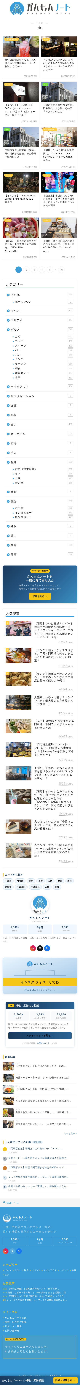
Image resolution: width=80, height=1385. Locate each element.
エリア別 (41, 320)
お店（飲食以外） (43, 469)
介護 (41, 405)
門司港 (20, 881)
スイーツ (43, 345)
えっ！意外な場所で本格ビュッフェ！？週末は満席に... (38, 1177)
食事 (43, 377)
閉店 (41, 545)
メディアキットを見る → (40, 1035)
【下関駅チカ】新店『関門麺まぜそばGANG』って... (37, 1167)
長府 (40, 881)
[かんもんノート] (40, 13)
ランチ (43, 359)
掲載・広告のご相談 (15, 1322)
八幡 (47, 887)
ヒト (43, 473)
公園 (43, 478)
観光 (41, 501)
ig (33, 948)
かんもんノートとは (15, 1318)
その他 (41, 294)
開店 (41, 554)
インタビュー (43, 512)
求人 (41, 452)
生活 (41, 462)
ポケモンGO (43, 301)
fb (47, 948)
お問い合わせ (43, 1043)
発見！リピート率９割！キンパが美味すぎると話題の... (38, 1158)
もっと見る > (70, 1133)
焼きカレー (43, 373)
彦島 (60, 881)
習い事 (43, 482)
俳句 (41, 415)
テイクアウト (41, 386)
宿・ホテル (41, 433)
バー (43, 350)
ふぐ (43, 336)
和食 (43, 368)
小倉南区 (35, 887)
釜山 (41, 535)
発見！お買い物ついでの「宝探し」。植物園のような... (38, 1186)
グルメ (41, 329)
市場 (41, 443)
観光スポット (43, 517)
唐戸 (31, 881)
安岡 (50, 881)
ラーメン (43, 363)
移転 (41, 491)
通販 (41, 526)
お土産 (43, 508)
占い (41, 424)
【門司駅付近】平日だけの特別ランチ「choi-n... (35, 1148)
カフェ (43, 341)
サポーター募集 (12, 1326)
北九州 (8, 887)
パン (43, 354)
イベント (41, 310)
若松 (57, 887)
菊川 (69, 881)
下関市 (8, 881)
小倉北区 (21, 887)
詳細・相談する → (65, 1380)
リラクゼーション (41, 396)
